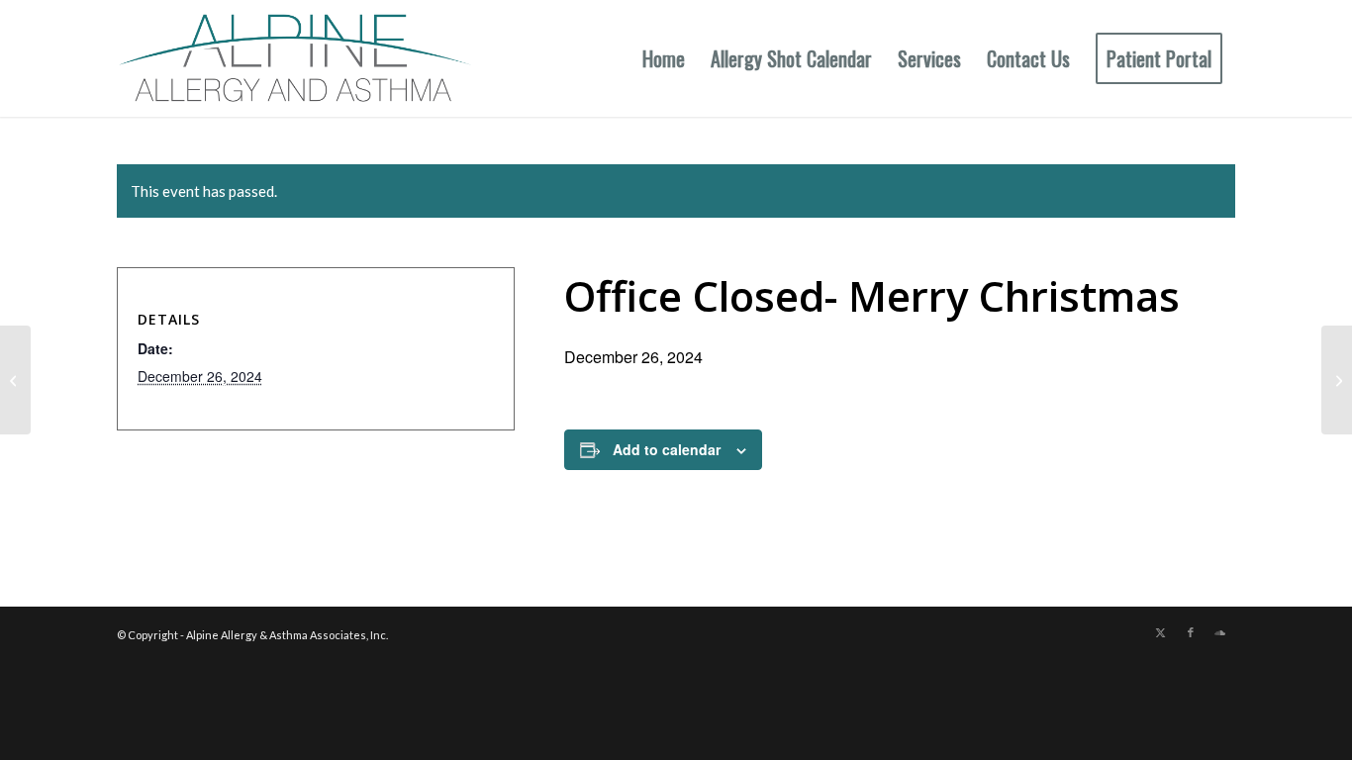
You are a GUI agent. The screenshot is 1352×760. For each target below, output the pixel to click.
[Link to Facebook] (1191, 632)
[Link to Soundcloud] (1220, 632)
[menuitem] (663, 58)
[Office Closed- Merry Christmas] (15, 380)
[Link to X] (1161, 632)
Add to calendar (667, 449)
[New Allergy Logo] (294, 58)
